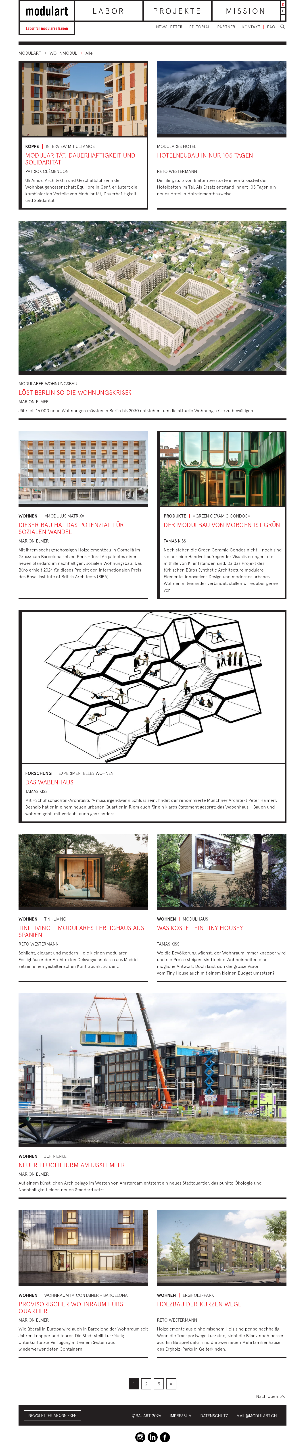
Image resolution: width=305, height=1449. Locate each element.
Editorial (200, 27)
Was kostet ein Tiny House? (200, 927)
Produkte (175, 516)
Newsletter (169, 27)
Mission (246, 11)
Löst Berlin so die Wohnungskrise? (75, 392)
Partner (226, 27)
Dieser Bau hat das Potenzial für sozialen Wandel (71, 528)
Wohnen (28, 516)
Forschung (38, 773)
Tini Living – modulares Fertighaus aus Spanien (81, 931)
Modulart (30, 53)
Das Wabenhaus (49, 782)
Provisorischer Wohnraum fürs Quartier (71, 1307)
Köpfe (32, 146)
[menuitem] (134, 1383)
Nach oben (267, 1396)
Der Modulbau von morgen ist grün (222, 524)
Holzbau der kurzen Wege (199, 1304)
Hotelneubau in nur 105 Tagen (205, 155)
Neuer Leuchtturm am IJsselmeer (72, 1165)
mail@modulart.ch (256, 1415)
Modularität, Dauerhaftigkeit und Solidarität (80, 159)
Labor (108, 11)
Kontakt (251, 27)
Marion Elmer (34, 401)
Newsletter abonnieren (52, 1415)
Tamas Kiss (175, 540)
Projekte (177, 11)
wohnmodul (63, 53)
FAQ (271, 27)
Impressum (181, 1415)
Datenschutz (214, 1415)
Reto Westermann (177, 171)
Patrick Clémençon (47, 171)
